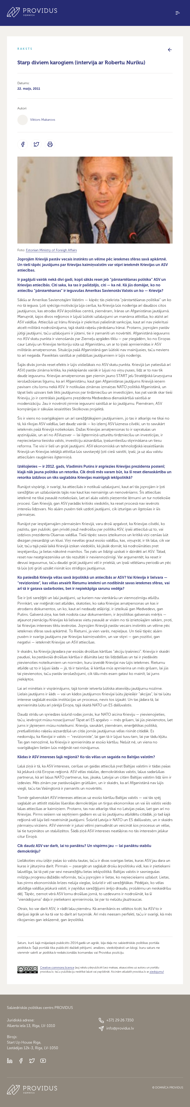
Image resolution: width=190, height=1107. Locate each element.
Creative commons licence (57, 967)
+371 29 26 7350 (120, 1020)
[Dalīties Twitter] (36, 144)
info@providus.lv (120, 1028)
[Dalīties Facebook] (22, 144)
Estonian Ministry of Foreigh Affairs (51, 250)
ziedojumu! (157, 971)
